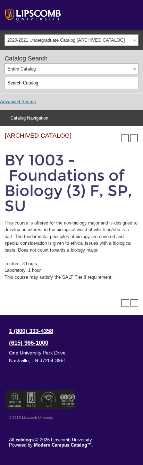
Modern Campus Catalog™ (63, 445)
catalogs (25, 439)
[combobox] (71, 40)
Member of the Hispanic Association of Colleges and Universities (31, 399)
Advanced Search (18, 101)
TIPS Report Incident (67, 399)
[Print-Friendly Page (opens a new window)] (125, 138)
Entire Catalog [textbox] (21, 69)
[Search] (132, 83)
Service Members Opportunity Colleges (48, 399)
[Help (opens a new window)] (134, 138)
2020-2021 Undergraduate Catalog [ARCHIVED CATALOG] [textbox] (66, 40)
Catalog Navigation (29, 118)
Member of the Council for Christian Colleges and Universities (15, 399)
